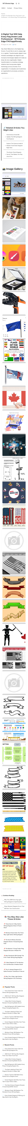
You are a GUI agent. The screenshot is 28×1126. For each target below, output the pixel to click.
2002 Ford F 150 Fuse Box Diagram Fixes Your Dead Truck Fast (13, 996)
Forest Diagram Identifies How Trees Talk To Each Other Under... (13, 1022)
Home (3, 13)
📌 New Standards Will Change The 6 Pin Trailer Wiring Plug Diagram (14, 956)
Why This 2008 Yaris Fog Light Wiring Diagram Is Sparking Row (13, 900)
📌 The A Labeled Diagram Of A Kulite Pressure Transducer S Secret (14, 970)
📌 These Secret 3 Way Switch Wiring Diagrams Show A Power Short (13, 925)
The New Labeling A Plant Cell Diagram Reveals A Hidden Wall (12, 1012)
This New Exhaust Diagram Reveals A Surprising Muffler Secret (13, 1027)
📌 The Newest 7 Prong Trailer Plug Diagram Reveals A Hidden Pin (14, 949)
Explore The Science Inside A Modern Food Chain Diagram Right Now (15, 145)
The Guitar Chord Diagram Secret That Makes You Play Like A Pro (14, 154)
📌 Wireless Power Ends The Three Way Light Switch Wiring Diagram (14, 933)
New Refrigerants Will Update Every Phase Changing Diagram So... (13, 1007)
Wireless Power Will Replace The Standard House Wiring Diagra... (12, 1033)
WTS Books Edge (8, 3)
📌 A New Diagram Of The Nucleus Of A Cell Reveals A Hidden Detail (13, 963)
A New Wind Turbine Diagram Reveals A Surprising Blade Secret (12, 1001)
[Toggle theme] (17, 3)
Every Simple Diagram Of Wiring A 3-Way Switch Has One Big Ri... (13, 1038)
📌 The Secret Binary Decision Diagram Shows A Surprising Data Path (13, 941)
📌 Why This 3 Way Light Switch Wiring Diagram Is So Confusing (13, 977)
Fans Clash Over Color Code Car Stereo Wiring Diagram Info (12, 991)
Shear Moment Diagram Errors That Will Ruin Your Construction (14, 907)
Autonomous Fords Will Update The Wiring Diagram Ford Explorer (14, 137)
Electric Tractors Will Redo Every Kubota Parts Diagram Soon (12, 1017)
